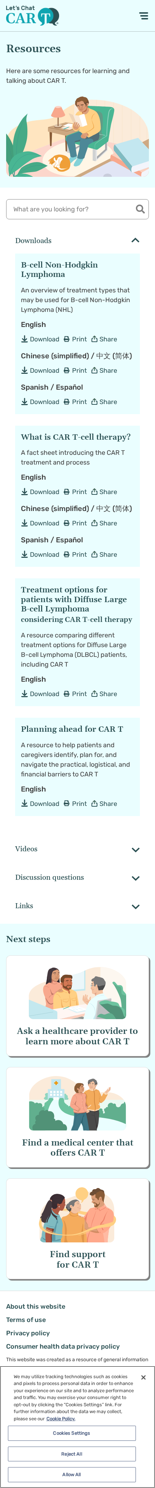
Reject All (71, 1454)
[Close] (143, 1377)
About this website (35, 1306)
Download (44, 339)
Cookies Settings (71, 1433)
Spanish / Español (52, 387)
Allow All (71, 1474)
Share (108, 339)
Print (79, 339)
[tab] (77, 242)
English (33, 324)
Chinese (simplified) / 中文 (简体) (76, 355)
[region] (77, 1427)
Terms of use (26, 1320)
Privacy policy (28, 1333)
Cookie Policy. (60, 1418)
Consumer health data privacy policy (63, 1346)
